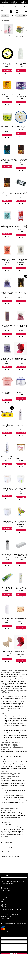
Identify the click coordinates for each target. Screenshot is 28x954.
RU (1, 6)
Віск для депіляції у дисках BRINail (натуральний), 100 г (21, 359)
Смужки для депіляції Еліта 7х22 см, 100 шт (20, 587)
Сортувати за (12, 15)
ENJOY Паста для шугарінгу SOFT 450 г (7, 63)
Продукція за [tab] (5, 15)
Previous (1, 31)
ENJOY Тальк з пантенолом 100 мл (21, 63)
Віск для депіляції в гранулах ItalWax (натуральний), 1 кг (20, 160)
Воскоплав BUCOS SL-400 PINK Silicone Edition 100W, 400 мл (7, 392)
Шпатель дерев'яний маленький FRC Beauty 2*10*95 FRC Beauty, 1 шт (20, 653)
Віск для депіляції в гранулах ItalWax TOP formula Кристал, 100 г (20, 261)
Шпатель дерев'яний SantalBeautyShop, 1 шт (7, 652)
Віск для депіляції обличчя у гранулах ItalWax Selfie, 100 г (20, 326)
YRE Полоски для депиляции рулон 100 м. (20, 126)
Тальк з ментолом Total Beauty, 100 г (7, 619)
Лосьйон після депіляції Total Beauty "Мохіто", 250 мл (20, 425)
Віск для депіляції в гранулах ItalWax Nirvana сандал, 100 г (7, 226)
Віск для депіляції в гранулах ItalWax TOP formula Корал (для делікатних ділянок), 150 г (20, 227)
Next (26, 31)
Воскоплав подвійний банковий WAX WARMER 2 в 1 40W (7, 425)
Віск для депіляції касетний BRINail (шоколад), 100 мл (7, 326)
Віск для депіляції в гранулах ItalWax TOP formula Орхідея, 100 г (7, 294)
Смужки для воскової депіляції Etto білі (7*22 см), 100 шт (7, 556)
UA (4, 6)
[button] (5, 73)
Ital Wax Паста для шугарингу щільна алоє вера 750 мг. (7, 127)
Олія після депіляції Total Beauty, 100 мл (7, 457)
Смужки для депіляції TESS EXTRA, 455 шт (7, 587)
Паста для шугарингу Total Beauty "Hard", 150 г (7, 489)
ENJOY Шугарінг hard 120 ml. (7, 95)
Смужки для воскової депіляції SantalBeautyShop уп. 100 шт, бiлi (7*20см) (20, 556)
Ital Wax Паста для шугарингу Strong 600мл (21, 95)
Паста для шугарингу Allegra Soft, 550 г (21, 457)
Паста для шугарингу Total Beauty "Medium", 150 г (21, 490)
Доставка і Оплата (19, 6)
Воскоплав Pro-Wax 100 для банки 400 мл (21, 391)
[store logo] (14, 11)
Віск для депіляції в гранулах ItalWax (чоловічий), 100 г (20, 193)
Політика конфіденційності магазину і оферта (15, 923)
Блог (2, 901)
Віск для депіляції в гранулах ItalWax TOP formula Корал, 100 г (7, 261)
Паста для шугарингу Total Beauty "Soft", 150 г (7, 522)
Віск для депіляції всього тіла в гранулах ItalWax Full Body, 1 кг (21, 294)
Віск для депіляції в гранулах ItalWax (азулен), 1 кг (7, 159)
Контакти (3, 899)
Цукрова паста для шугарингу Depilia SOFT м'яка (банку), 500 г (21, 620)
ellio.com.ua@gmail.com (8, 895)
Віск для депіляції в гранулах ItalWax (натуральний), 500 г (7, 193)
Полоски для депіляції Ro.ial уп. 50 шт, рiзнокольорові (20, 523)
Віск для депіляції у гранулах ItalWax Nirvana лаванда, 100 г (7, 359)
